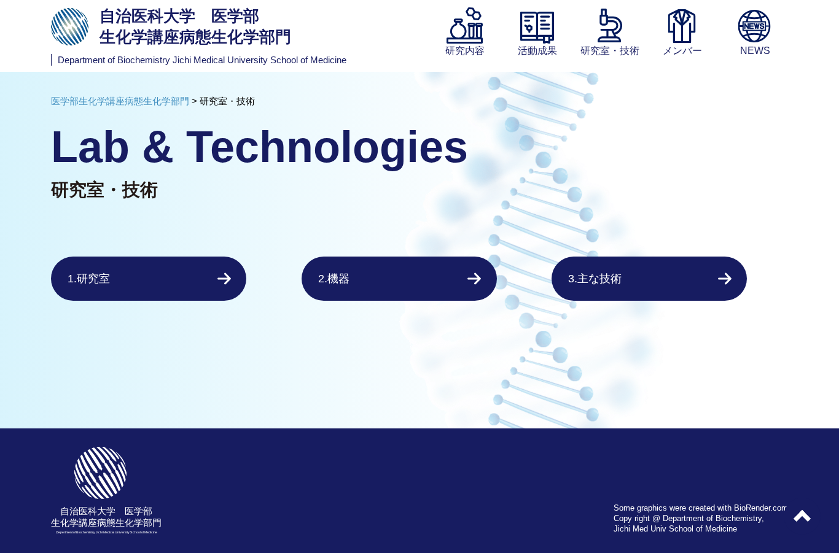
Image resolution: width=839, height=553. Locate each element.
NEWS (755, 50)
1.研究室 (89, 279)
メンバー (682, 50)
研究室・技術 (609, 50)
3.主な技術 (595, 279)
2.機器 (333, 279)
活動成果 (537, 50)
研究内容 (465, 50)
